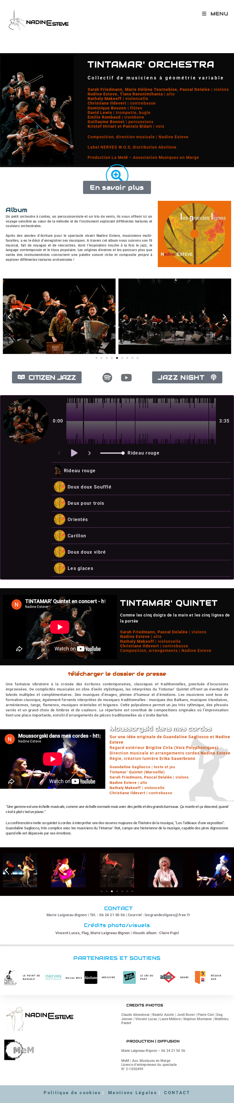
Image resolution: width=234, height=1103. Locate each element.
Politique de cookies (72, 1092)
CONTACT (177, 1092)
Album (16, 210)
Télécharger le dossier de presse (117, 673)
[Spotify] (107, 378)
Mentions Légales (132, 1092)
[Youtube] (127, 378)
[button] (9, 316)
